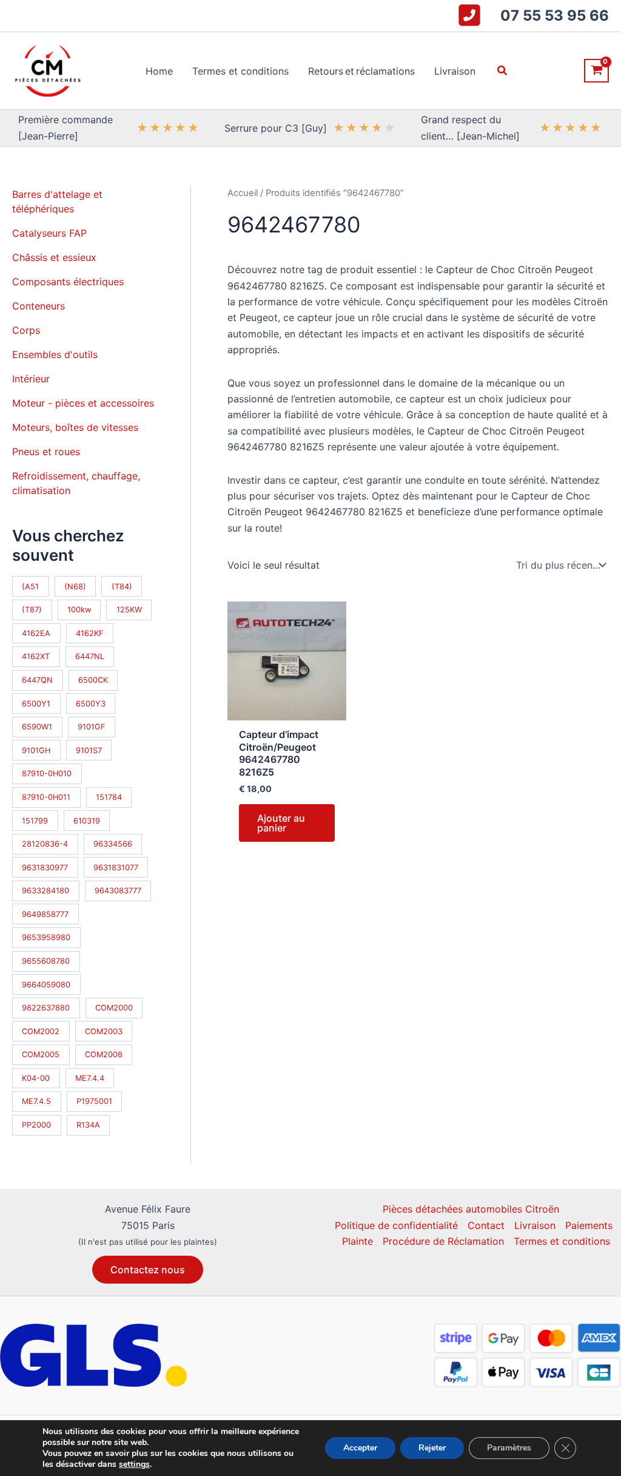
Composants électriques (68, 282)
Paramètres (509, 1448)
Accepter (360, 1448)
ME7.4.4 (89, 1078)
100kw (79, 609)
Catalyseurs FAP (49, 233)
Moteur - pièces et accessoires (83, 403)
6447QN (37, 680)
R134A (88, 1124)
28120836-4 (45, 843)
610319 (86, 820)
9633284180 (45, 890)
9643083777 (118, 890)
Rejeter (432, 1448)
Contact (486, 1225)
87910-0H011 (46, 797)
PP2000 (36, 1124)
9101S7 (89, 750)
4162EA (36, 633)
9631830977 (45, 867)
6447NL (89, 656)
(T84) (122, 586)
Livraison (535, 1225)
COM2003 (104, 1031)
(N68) (75, 586)
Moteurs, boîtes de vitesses (75, 427)
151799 (35, 820)
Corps (26, 330)
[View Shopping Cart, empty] (596, 71)
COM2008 (104, 1054)
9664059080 (46, 984)
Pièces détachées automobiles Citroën (471, 1209)
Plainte (357, 1241)
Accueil (242, 193)
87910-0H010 (47, 773)
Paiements (589, 1225)
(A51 (30, 586)
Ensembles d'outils (55, 354)
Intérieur (31, 379)
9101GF (92, 726)
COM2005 (40, 1054)
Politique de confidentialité (396, 1225)
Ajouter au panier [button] (281, 823)
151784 (109, 797)
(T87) (32, 609)
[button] (502, 70)
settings (134, 1464)
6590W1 (37, 726)
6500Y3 (91, 703)
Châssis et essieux (54, 257)
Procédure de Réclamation (443, 1241)
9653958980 (46, 937)
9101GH (36, 750)
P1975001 (94, 1101)
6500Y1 (36, 703)
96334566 (112, 843)
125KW (129, 609)
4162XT (36, 656)
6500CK (93, 680)
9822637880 (46, 1007)
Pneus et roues (46, 451)
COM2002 (40, 1031)
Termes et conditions (562, 1241)
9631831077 (115, 867)
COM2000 (114, 1007)
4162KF (90, 633)
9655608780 (46, 961)
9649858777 (45, 914)
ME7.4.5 (36, 1101)
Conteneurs (38, 306)
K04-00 (36, 1078)
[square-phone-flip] (469, 15)
